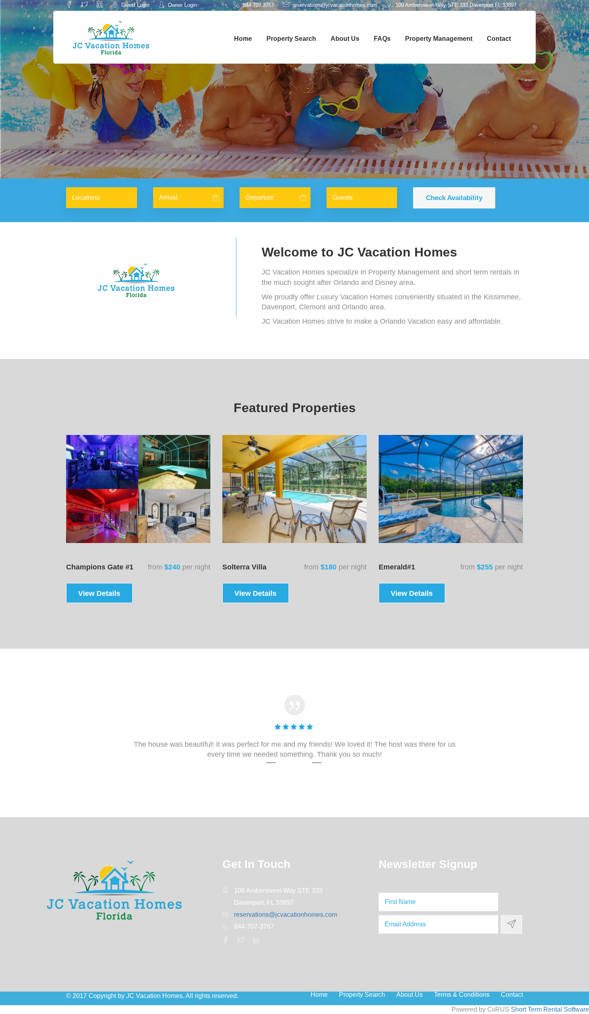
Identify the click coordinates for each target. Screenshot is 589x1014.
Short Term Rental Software (550, 1009)
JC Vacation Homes (154, 995)
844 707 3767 (257, 5)
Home (243, 38)
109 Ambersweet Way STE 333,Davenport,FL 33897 (455, 5)
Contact (512, 994)
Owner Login (181, 5)
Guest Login (134, 5)
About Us (345, 38)
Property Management (438, 38)
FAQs (382, 38)
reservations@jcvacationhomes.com (334, 5)
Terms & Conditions (462, 994)
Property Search (291, 38)
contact (499, 38)
